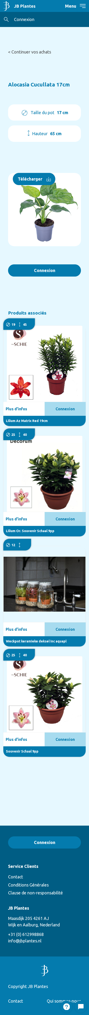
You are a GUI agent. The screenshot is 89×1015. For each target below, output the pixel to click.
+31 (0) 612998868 (26, 934)
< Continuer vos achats (29, 51)
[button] (6, 19)
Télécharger (30, 178)
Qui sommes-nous (64, 1001)
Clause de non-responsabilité (35, 892)
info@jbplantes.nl (25, 940)
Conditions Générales (28, 884)
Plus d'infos (16, 409)
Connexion (24, 19)
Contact (15, 876)
